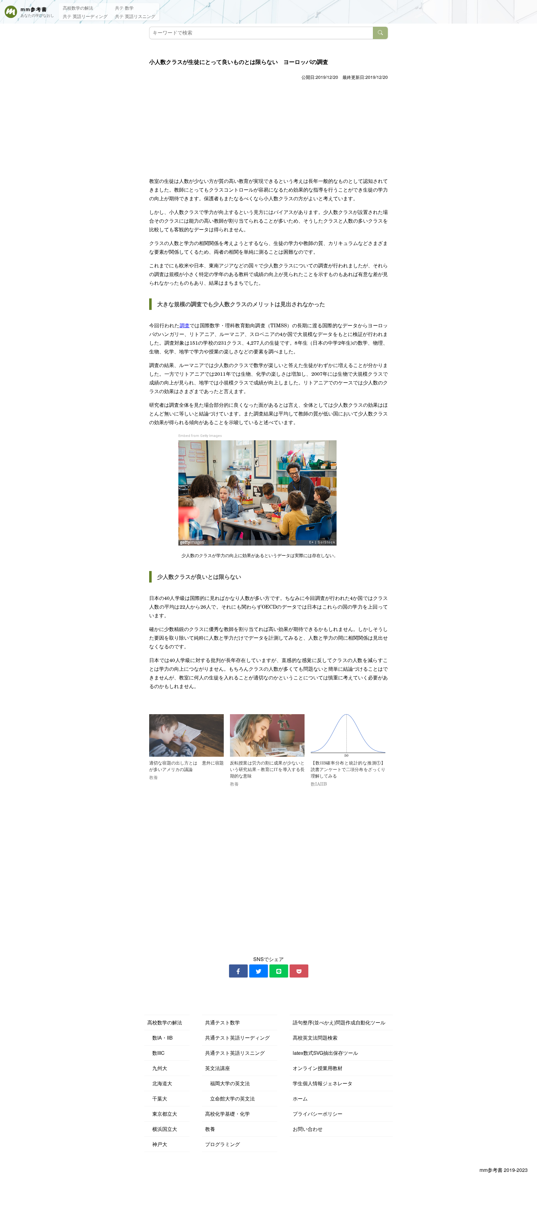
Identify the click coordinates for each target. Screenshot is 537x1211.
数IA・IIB (160, 1037)
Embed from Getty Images (200, 436)
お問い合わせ (308, 1128)
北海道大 (159, 1083)
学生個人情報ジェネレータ (322, 1083)
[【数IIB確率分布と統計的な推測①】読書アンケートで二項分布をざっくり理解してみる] (348, 735)
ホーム (300, 1098)
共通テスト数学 (222, 1022)
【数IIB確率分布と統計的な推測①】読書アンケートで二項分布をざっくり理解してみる (348, 769)
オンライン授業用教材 (317, 1068)
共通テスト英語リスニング (235, 1052)
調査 (185, 325)
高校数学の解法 (78, 8)
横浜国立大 (162, 1128)
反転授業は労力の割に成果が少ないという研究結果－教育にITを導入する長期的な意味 (267, 769)
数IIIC (156, 1052)
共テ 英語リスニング (135, 16)
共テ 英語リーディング (85, 16)
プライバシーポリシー (317, 1113)
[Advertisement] (268, 128)
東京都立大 (162, 1113)
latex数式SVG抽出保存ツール (325, 1052)
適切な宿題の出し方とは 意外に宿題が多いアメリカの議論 (186, 766)
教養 (210, 1128)
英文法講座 (217, 1068)
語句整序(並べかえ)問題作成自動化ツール (339, 1022)
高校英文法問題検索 (315, 1037)
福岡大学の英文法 (227, 1083)
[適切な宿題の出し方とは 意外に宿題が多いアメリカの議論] (186, 735)
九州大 (157, 1068)
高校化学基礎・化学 (227, 1113)
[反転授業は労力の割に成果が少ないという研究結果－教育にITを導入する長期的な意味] (267, 735)
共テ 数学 (124, 8)
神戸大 (157, 1144)
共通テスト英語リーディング (237, 1037)
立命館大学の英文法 (230, 1098)
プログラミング (222, 1144)
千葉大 (157, 1098)
